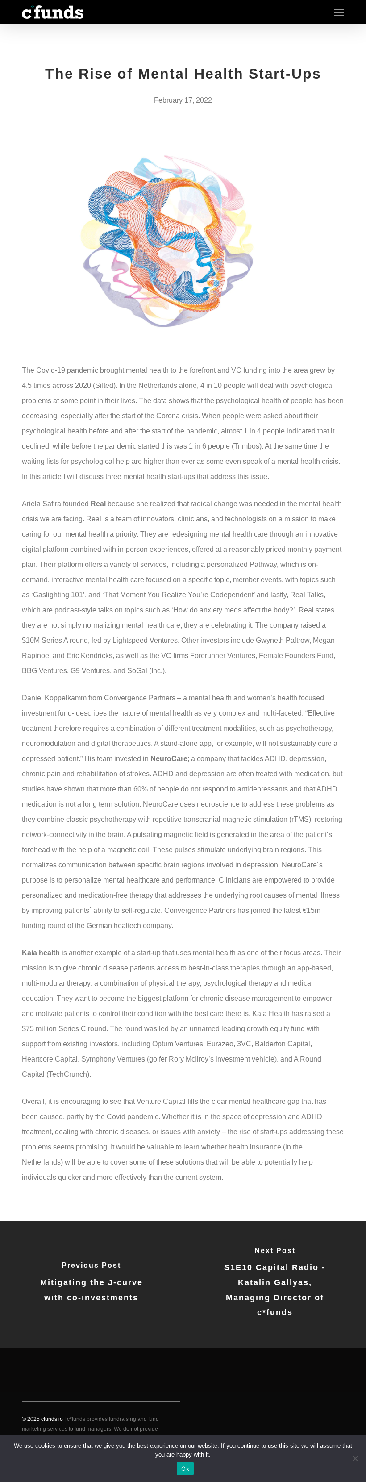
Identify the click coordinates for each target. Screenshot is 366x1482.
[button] (339, 12)
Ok (185, 1468)
